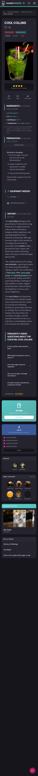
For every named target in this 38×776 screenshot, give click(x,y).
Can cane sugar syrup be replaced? (19, 366)
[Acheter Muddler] (18, 196)
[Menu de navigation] (34, 3)
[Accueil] (4, 12)
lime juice (13, 116)
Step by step (19, 145)
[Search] (28, 3)
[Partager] (9, 27)
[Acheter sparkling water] (19, 113)
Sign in (19, 450)
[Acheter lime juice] (17, 116)
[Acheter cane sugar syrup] (30, 123)
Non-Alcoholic (27, 12)
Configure (19, 417)
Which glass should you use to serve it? (19, 356)
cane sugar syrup (23, 123)
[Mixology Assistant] (32, 770)
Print (16, 36)
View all (32, 476)
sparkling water (12, 113)
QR (23, 36)
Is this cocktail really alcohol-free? (19, 347)
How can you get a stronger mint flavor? (19, 375)
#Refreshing (9, 394)
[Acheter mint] (20, 119)
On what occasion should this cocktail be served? (19, 384)
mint (17, 120)
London (7, 36)
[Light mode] (23, 3)
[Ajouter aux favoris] (5, 27)
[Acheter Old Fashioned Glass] (26, 203)
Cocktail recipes (13, 12)
